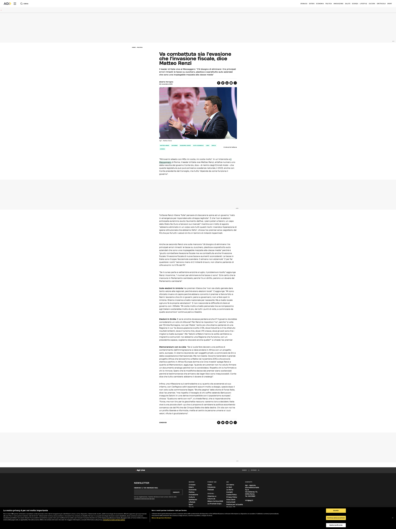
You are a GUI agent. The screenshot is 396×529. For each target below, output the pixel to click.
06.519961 (251, 496)
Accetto (336, 510)
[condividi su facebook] (218, 83)
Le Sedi (229, 487)
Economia (320, 3)
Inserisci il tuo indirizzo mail (146, 487)
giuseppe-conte (185, 145)
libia (207, 145)
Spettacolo (381, 3)
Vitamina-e (211, 496)
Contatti (229, 492)
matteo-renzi (164, 145)
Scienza (355, 3)
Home (134, 47)
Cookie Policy (231, 495)
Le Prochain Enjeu (214, 504)
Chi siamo (230, 485)
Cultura (372, 3)
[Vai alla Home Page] (7, 3)
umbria (162, 149)
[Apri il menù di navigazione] (14, 3)
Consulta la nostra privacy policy (114, 520)
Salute (347, 3)
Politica (328, 3)
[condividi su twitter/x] (223, 83)
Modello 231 (230, 507)
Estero (312, 3)
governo (175, 145)
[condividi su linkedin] (227, 83)
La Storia (229, 490)
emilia (214, 145)
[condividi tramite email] (231, 83)
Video (209, 485)
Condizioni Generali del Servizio (144, 498)
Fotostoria (211, 487)
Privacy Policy (231, 497)
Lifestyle (363, 3)
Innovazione (338, 3)
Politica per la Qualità (234, 504)
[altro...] (235, 83)
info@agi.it (249, 500)
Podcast (210, 490)
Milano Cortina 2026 (215, 501)
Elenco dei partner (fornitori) (161, 518)
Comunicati (230, 502)
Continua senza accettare (336, 518)
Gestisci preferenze (335, 525)
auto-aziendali (198, 145)
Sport (389, 3)
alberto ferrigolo (166, 82)
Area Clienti (230, 500)
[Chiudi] (392, 518)
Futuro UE (211, 499)
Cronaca (303, 3)
